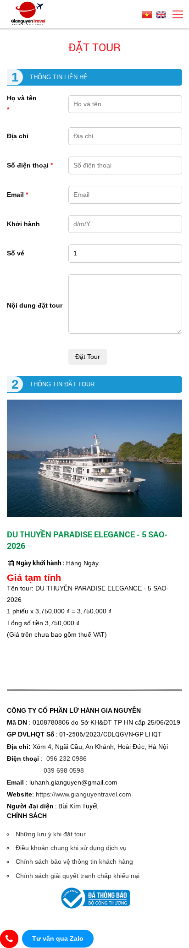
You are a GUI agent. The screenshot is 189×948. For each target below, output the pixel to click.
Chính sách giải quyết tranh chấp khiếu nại (77, 875)
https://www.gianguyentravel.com (83, 794)
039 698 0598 (64, 770)
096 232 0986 (66, 758)
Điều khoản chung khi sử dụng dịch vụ (71, 847)
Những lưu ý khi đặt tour (51, 834)
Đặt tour (94, 47)
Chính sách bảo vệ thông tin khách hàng (74, 861)
